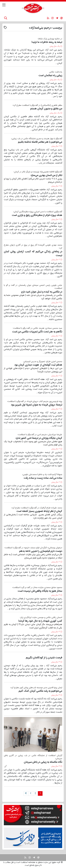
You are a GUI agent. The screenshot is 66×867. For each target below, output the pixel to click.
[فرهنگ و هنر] (5, 766)
